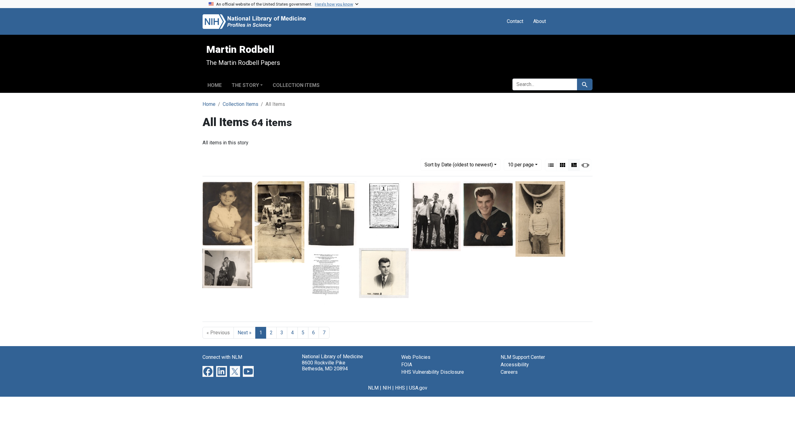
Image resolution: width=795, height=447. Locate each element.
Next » (245, 333)
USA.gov (418, 388)
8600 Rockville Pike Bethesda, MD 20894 (325, 366)
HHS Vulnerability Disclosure (432, 372)
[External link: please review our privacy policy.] (207, 371)
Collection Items (296, 85)
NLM (373, 388)
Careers (509, 372)
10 (521, 164)
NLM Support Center (523, 357)
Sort (459, 165)
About (539, 21)
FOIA (406, 365)
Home (214, 85)
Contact (515, 21)
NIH (387, 388)
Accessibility (515, 365)
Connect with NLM (222, 357)
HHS (400, 388)
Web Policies (415, 357)
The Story (245, 85)
